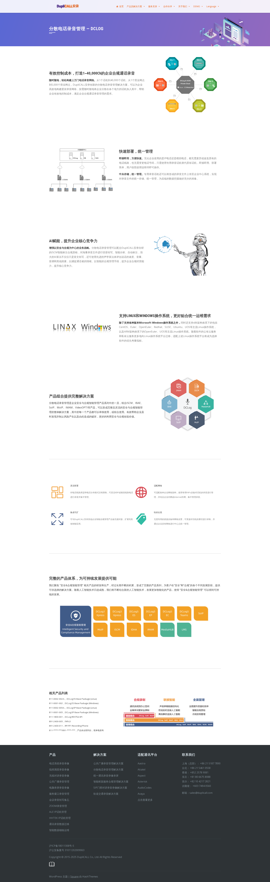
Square (74, 876)
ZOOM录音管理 (58, 806)
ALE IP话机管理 (58, 812)
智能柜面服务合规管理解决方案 (110, 781)
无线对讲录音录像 (59, 775)
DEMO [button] (196, 6)
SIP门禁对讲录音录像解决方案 (110, 787)
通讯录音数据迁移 (59, 824)
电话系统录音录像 (59, 763)
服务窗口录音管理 (59, 793)
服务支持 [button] (152, 6)
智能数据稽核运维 (59, 830)
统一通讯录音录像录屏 (105, 775)
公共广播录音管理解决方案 (108, 763)
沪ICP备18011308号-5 (61, 845)
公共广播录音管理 (59, 781)
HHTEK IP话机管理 (60, 818)
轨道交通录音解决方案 (105, 793)
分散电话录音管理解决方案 (108, 769)
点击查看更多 (145, 800)
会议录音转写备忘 (59, 800)
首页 (121, 6)
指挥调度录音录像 (59, 769)
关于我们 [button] (182, 6)
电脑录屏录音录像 (59, 787)
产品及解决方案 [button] (134, 6)
